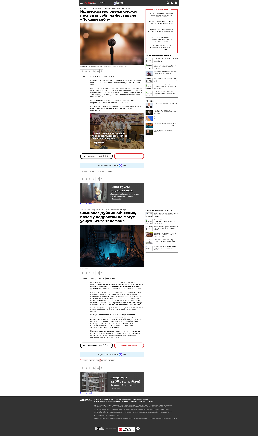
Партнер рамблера (111, 428)
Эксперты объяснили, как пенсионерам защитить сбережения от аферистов (161, 47)
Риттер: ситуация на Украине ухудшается (163, 131)
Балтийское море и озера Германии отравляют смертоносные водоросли (165, 124)
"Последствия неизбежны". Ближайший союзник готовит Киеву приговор (165, 112)
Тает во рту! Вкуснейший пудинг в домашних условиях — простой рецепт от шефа (165, 234)
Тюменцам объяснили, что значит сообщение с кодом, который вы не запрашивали (161, 31)
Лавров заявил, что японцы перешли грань (165, 104)
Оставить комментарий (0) (129, 156)
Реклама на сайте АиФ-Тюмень (103, 399)
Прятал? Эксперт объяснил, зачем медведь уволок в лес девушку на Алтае (165, 248)
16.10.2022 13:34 (84, 8)
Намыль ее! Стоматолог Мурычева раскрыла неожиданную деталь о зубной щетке (165, 66)
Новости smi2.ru (87, 204)
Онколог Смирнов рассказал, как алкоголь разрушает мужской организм (161, 23)
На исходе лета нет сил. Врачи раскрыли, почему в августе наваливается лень (161, 15)
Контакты (125, 401)
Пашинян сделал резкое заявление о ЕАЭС (165, 117)
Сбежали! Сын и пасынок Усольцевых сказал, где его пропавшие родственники (166, 60)
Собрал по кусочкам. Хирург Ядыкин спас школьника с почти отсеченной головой (166, 214)
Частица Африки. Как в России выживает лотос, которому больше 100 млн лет (165, 86)
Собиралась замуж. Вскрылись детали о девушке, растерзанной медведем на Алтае (164, 93)
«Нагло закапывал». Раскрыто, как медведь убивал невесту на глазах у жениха (165, 80)
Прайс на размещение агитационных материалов (132, 399)
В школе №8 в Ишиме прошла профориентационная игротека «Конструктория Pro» (109, 136)
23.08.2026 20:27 (85, 209)
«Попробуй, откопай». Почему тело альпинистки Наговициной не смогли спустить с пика (165, 73)
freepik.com (84, 268)
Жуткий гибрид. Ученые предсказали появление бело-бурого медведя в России (166, 228)
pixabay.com (123, 66)
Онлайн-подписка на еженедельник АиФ (107, 401)
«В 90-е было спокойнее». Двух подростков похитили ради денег (164, 240)
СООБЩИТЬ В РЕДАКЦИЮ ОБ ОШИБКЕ (142, 401)
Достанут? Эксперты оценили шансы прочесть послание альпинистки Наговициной (166, 221)
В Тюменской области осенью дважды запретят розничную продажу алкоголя (162, 39)
